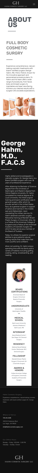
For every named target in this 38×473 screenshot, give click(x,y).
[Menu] (34, 4)
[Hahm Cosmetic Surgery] (16, 4)
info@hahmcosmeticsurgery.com (13, 427)
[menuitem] (34, 4)
